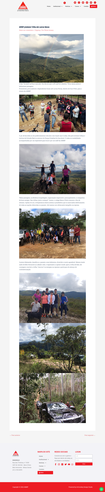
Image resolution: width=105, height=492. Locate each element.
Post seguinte (90, 435)
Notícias (67, 6)
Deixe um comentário (26, 30)
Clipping (37, 30)
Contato (86, 6)
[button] (65, 3)
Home (48, 6)
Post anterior (15, 435)
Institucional (56, 6)
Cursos (77, 6)
